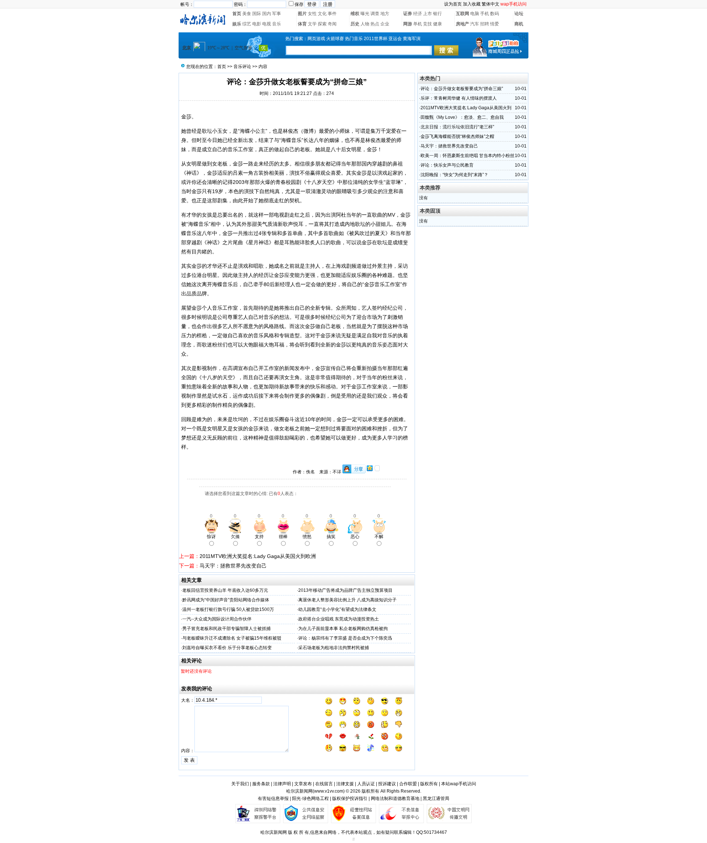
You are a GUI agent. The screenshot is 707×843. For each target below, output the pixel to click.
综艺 (246, 23)
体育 (302, 23)
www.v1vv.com (328, 791)
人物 (364, 23)
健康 (437, 23)
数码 (494, 13)
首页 (236, 13)
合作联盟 (408, 783)
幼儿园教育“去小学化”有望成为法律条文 (337, 609)
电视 (266, 23)
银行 (437, 13)
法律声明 (282, 783)
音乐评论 (242, 66)
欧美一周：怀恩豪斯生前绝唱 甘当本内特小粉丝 (467, 155)
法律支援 (345, 783)
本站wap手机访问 (458, 783)
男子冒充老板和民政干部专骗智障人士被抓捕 (226, 628)
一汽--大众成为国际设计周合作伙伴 (217, 619)
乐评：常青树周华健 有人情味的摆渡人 (459, 98)
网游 (407, 23)
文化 (322, 13)
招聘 (484, 23)
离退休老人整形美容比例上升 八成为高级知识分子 (347, 599)
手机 (484, 13)
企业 (384, 23)
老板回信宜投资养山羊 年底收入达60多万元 (225, 590)
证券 (407, 13)
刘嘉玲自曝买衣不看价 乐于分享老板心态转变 (227, 647)
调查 (374, 13)
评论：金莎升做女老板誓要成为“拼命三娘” (462, 88)
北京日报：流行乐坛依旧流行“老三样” (457, 126)
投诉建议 (387, 783)
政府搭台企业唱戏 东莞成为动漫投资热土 (338, 619)
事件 (332, 13)
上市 (427, 13)
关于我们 (240, 783)
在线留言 (324, 783)
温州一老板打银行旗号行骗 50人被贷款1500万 (228, 609)
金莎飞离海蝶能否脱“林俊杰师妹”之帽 (457, 136)
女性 (312, 13)
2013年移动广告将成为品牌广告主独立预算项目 (345, 590)
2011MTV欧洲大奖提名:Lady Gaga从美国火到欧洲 (258, 556)
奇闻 (332, 23)
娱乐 (236, 23)
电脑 (474, 13)
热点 (374, 23)
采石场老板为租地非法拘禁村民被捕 (333, 647)
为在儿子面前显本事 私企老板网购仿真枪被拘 (343, 628)
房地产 (462, 23)
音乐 (276, 23)
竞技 (427, 23)
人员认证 (366, 783)
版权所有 (429, 783)
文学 (312, 23)
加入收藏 (472, 4)
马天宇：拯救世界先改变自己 (233, 566)
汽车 (474, 23)
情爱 (494, 23)
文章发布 (303, 783)
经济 (417, 13)
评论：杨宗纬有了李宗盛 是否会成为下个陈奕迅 (345, 638)
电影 (256, 23)
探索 (322, 23)
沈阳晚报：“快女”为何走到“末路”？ (454, 174)
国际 (256, 13)
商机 (518, 23)
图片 (302, 13)
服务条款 (261, 783)
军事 (276, 13)
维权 (355, 13)
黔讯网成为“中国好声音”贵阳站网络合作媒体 (225, 599)
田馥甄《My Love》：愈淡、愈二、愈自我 (462, 117)
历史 (355, 23)
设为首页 (453, 4)
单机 (417, 23)
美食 (246, 13)
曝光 (364, 13)
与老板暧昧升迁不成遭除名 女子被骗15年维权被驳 (231, 638)
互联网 (462, 13)
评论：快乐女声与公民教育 (447, 165)
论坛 (518, 13)
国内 (266, 13)
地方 (384, 13)
